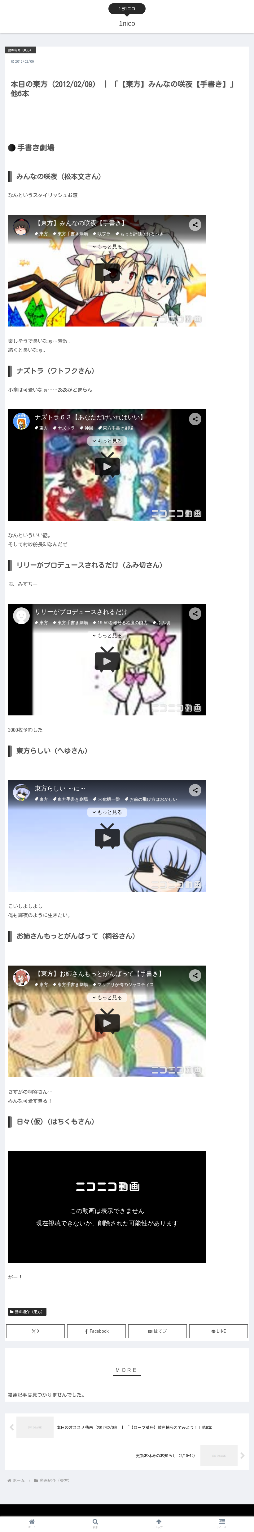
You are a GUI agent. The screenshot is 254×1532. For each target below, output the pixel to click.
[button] (235, 993)
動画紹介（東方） (30, 1311)
